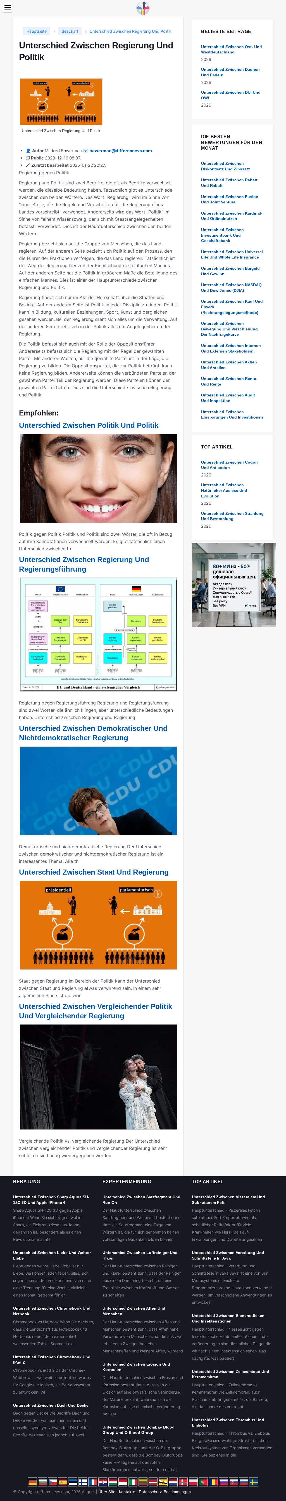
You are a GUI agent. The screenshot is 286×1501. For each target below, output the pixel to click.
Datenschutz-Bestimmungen (165, 1491)
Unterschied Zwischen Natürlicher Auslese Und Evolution (224, 490)
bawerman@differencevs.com (120, 150)
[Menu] (8, 8)
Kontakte (127, 1491)
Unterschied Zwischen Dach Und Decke (51, 1405)
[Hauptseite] (143, 7)
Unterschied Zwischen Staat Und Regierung (94, 872)
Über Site (106, 1491)
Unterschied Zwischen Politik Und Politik (88, 425)
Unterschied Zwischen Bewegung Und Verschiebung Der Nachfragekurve (229, 329)
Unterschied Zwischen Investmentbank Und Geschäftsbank (222, 235)
